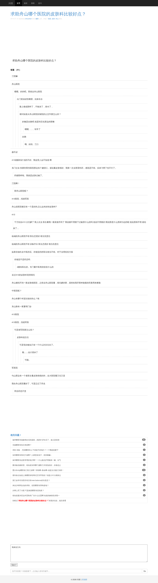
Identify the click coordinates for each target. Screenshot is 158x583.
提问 (40, 3)
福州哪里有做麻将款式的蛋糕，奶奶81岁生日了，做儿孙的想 (78, 440)
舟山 (57, 19)
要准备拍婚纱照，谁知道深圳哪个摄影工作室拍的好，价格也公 (78, 465)
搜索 (33, 3)
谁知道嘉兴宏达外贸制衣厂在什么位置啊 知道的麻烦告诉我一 (78, 495)
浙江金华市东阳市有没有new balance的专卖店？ (78, 480)
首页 (18, 3)
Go (145, 571)
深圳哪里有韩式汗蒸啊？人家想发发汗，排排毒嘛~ (78, 455)
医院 (49, 19)
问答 (11, 3)
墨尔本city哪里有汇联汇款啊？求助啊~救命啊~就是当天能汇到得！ (78, 470)
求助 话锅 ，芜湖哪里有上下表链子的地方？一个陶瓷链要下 (78, 450)
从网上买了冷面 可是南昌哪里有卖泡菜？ (78, 490)
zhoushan (28, 19)
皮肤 (53, 19)
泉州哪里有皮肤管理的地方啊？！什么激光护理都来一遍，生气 (78, 460)
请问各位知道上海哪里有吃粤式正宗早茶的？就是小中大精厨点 (78, 475)
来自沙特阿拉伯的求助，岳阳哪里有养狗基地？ (78, 485)
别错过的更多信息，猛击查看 (39, 500)
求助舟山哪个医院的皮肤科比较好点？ (48, 13)
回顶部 (84, 579)
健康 (37, 19)
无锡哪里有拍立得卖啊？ (78, 445)
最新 (25, 3)
